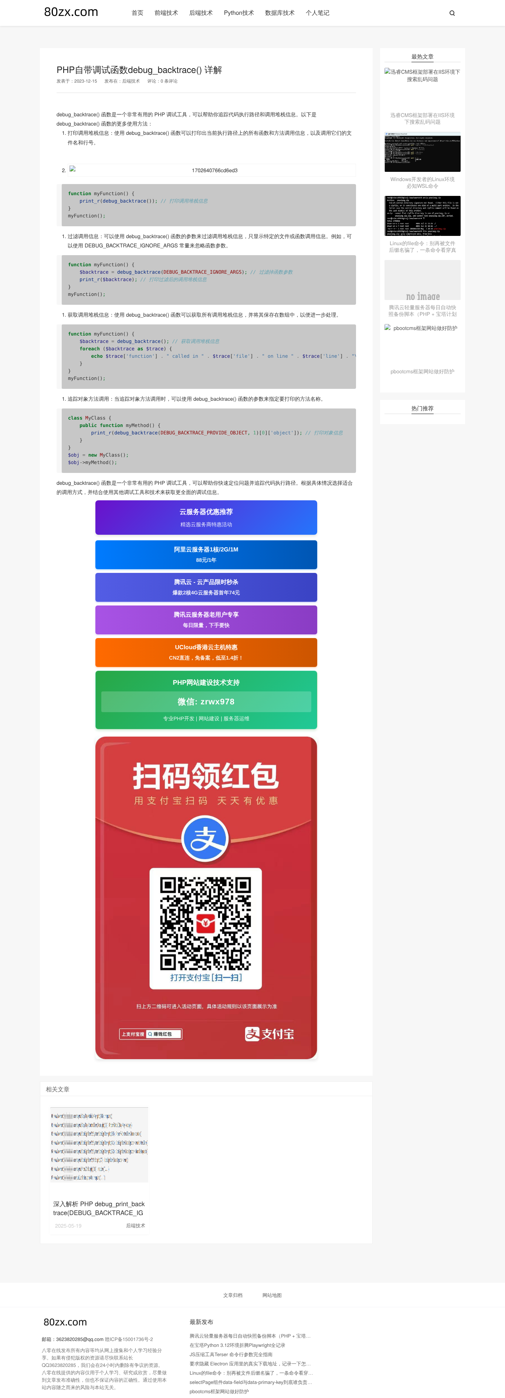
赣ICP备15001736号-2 (129, 1338)
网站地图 (272, 1294)
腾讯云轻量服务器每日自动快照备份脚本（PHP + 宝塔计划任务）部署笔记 (269, 1335)
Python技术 (239, 12)
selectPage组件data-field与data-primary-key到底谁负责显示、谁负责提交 (268, 1381)
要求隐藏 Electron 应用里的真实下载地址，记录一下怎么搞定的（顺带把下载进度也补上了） (289, 1363)
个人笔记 (317, 12)
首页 (137, 12)
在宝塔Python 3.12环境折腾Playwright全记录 (237, 1344)
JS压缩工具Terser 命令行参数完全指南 (231, 1354)
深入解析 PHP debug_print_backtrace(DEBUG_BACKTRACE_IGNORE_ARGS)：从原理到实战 (99, 1212)
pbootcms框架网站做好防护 (219, 1391)
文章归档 (233, 1294)
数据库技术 (280, 12)
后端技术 (201, 12)
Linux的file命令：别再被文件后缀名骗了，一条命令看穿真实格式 (259, 1372)
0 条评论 (168, 81)
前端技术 (166, 12)
